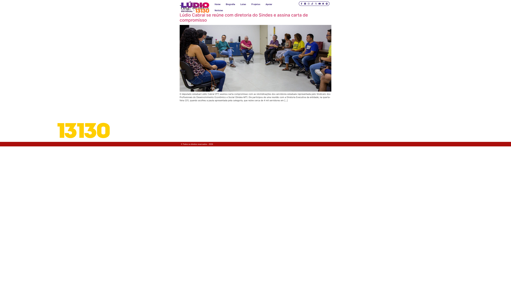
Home (218, 4)
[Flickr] (305, 3)
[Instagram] (309, 3)
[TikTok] (312, 3)
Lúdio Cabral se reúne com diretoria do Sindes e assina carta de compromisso (244, 17)
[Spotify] (327, 3)
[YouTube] (319, 3)
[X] (316, 3)
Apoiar (269, 4)
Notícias (219, 10)
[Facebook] (301, 3)
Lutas (243, 4)
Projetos (255, 4)
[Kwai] (323, 3)
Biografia (230, 4)
